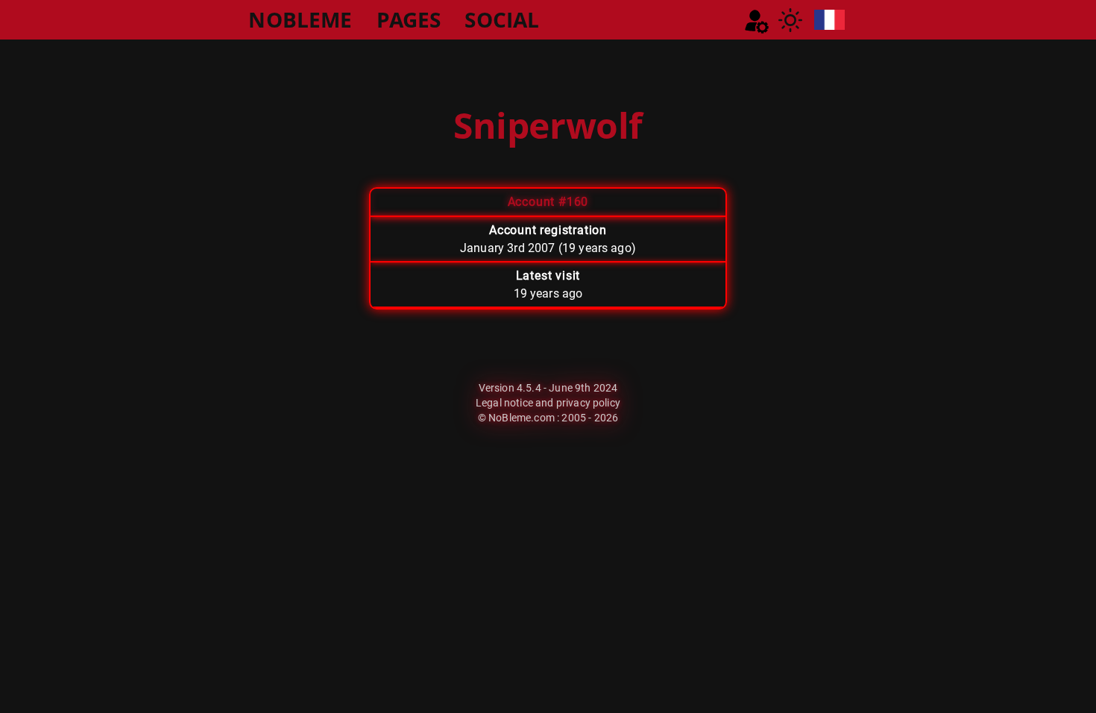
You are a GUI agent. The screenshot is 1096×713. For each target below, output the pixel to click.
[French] (829, 20)
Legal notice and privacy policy (548, 403)
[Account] (757, 22)
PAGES (409, 19)
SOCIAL (501, 19)
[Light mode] (790, 20)
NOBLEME (300, 19)
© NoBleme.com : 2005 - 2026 (548, 418)
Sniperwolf (547, 125)
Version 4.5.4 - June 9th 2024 (548, 388)
